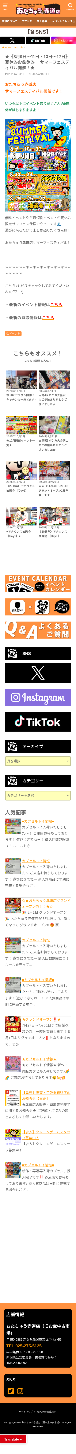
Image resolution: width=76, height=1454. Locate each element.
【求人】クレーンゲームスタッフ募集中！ (46, 1135)
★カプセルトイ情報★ (39, 1059)
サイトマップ (26, 1411)
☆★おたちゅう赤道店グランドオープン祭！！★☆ (46, 903)
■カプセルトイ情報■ (38, 821)
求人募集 (42, 21)
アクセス (27, 21)
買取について (9, 21)
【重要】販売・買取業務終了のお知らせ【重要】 (46, 1096)
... (34, 1435)
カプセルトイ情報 (36, 861)
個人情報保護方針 (46, 1411)
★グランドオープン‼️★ (41, 1019)
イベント (15, 333)
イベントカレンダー (63, 21)
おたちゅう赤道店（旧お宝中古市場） (41, 1422)
